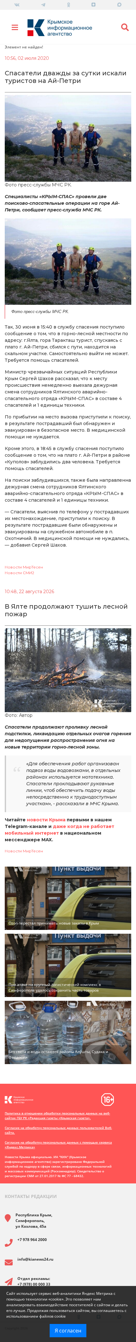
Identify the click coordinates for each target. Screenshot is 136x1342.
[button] (125, 27)
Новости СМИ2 (19, 572)
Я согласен (68, 1330)
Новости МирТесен (24, 567)
